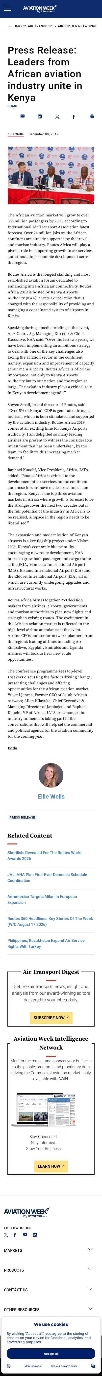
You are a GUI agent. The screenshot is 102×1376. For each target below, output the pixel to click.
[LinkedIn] (35, 1235)
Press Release (22, 817)
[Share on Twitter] (57, 117)
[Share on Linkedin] (40, 117)
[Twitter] (6, 1235)
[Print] (92, 117)
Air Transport (41, 26)
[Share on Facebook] (75, 117)
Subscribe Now (49, 1017)
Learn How (49, 1166)
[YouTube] (25, 1235)
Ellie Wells (16, 134)
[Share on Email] (23, 117)
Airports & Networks (77, 26)
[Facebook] (16, 1235)
